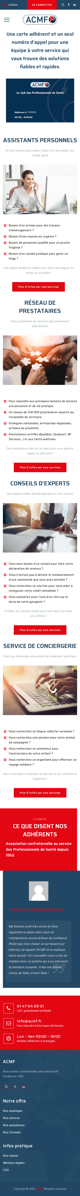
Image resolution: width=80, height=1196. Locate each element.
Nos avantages (12, 1111)
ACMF (39, 1188)
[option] (38, 931)
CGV (6, 1170)
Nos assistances (14, 1125)
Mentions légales (14, 1163)
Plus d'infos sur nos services (38, 287)
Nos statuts (10, 1155)
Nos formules (12, 1132)
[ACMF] (40, 19)
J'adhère (12, 4)
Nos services (11, 1118)
